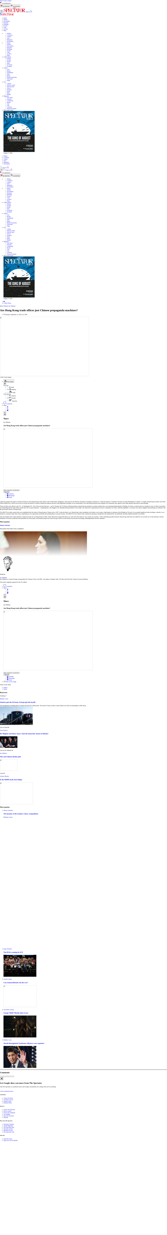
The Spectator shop (8, 1127)
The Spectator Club (8, 1132)
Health (9, 94)
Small (12, 387)
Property (9, 90)
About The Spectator (9, 1109)
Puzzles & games (11, 108)
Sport (8, 91)
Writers (5, 19)
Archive (5, 29)
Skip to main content (5, 0)
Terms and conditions (9, 1112)
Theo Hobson (4, 730)
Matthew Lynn (4, 699)
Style (8, 93)
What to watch (11, 85)
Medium (13, 389)
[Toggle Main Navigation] (1, 11)
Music (8, 75)
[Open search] (1, 167)
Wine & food (10, 86)
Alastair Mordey (4, 776)
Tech (8, 38)
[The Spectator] (15, 12)
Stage (8, 80)
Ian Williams (3, 577)
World (8, 61)
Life (4, 82)
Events (5, 26)
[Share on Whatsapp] (7, 410)
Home (5, 18)
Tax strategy (6, 1114)
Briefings (6, 24)
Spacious (14, 401)
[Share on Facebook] (7, 407)
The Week (10, 97)
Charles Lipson (7, 979)
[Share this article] (4, 412)
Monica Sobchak (5, 525)
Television (10, 79)
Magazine (9, 39)
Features (9, 99)
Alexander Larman (8, 1009)
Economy (9, 65)
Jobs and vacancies (8, 1116)
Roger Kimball (7, 949)
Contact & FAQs (8, 1098)
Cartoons (9, 107)
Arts (8, 69)
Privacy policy (7, 1111)
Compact (13, 396)
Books (9, 71)
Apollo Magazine (8, 1125)
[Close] (1, 1078)
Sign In (28, 12)
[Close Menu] (1, 170)
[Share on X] (7, 409)
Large (13, 392)
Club (4, 27)
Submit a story (7, 1101)
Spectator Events (8, 1130)
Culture (9, 36)
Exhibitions (10, 72)
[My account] (31, 12)
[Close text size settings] (4, 384)
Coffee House (7, 57)
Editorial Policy (7, 1103)
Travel (8, 88)
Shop (4, 30)
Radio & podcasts (12, 77)
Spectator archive (8, 1129)
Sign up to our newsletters (10, 1140)
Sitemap (5, 1117)
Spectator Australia (8, 1124)
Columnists (10, 100)
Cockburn (9, 35)
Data (8, 63)
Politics (9, 33)
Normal (13, 398)
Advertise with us (8, 1099)
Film (8, 74)
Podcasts (5, 22)
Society (9, 60)
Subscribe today (7, 1139)
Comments (9, 404)
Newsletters (6, 21)
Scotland (9, 66)
